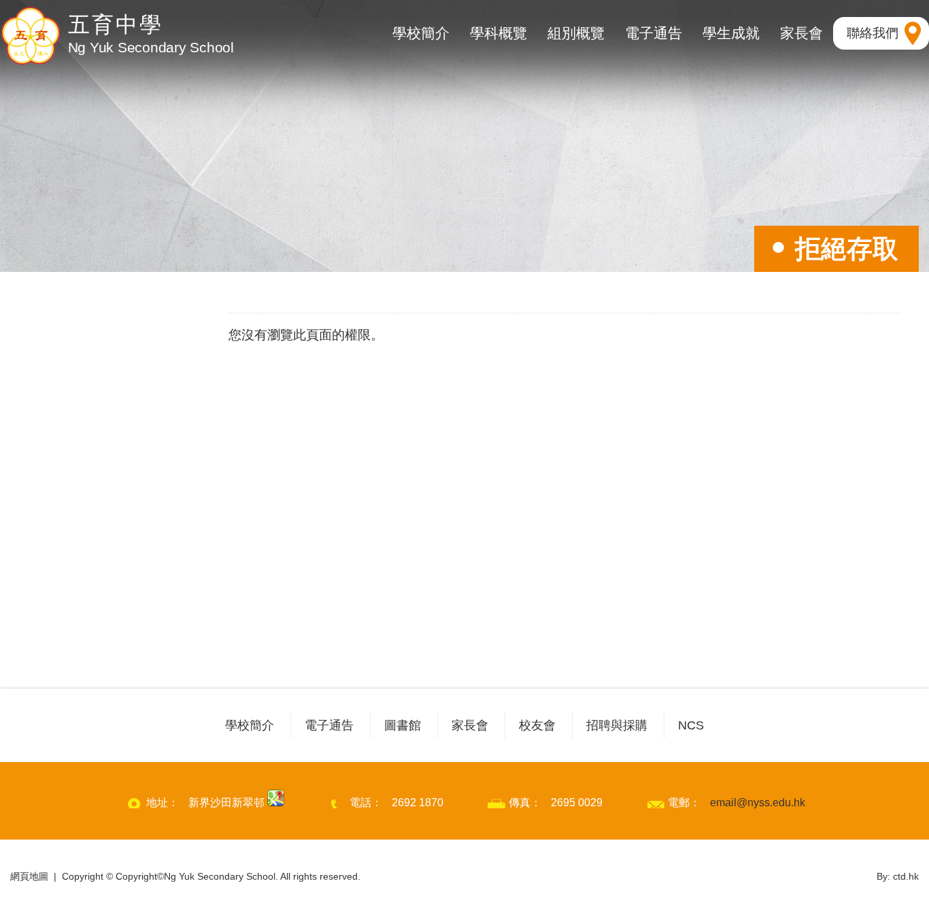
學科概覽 (498, 33)
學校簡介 (421, 33)
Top (894, 853)
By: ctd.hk (898, 876)
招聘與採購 (616, 725)
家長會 (801, 33)
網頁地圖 (29, 876)
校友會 (537, 725)
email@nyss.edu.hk (757, 802)
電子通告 (653, 33)
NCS (691, 725)
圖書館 (402, 725)
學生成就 (731, 33)
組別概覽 (576, 33)
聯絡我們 (872, 33)
